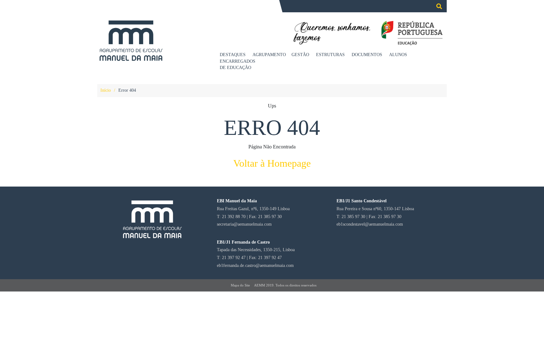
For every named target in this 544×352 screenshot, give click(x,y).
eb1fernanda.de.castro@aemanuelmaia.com (255, 265)
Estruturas (330, 54)
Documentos (367, 54)
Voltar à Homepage (272, 163)
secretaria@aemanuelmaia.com (244, 224)
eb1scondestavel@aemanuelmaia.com (370, 224)
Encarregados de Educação (237, 64)
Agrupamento (269, 54)
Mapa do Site (240, 285)
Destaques (233, 54)
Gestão (300, 54)
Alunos (398, 54)
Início (105, 90)
